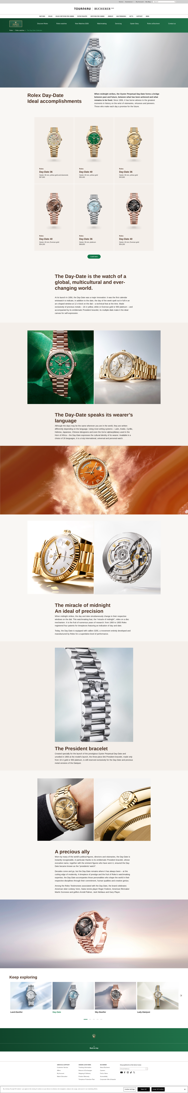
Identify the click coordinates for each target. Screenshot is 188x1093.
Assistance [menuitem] (128, 2)
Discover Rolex (42, 23)
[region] (94, 1089)
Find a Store (104, 1073)
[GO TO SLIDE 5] (101, 1019)
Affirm (59, 1070)
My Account (140, 2)
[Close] (185, 1089)
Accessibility (104, 1076)
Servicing (118, 23)
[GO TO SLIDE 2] (90, 1019)
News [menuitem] (147, 16)
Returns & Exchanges (85, 1070)
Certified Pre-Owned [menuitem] (97, 16)
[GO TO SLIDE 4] (97, 1019)
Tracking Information (85, 1067)
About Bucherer (105, 1067)
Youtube (121, 1072)
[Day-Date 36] (54, 142)
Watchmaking (102, 23)
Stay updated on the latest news (130, 1065)
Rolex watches (61, 23)
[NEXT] (181, 995)
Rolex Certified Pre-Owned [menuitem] (65, 16)
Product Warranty (84, 1076)
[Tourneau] (94, 8)
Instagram (128, 1072)
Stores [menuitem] (121, 2)
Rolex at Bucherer (153, 23)
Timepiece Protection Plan (87, 1079)
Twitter (134, 1072)
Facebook (124, 1072)
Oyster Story (134, 23)
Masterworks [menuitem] (121, 16)
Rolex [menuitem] (50, 16)
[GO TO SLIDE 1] (86, 1019)
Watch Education (62, 1076)
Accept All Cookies (158, 1089)
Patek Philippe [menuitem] (82, 16)
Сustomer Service (62, 1067)
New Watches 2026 (82, 23)
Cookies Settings (130, 1089)
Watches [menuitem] (42, 16)
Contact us (172, 23)
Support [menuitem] (139, 16)
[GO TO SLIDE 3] (94, 1019)
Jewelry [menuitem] (110, 16)
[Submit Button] (147, 1069)
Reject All (143, 1089)
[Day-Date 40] (94, 142)
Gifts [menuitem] (131, 16)
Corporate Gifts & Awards (108, 1079)
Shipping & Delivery (85, 1073)
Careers (102, 1070)
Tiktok (131, 1072)
